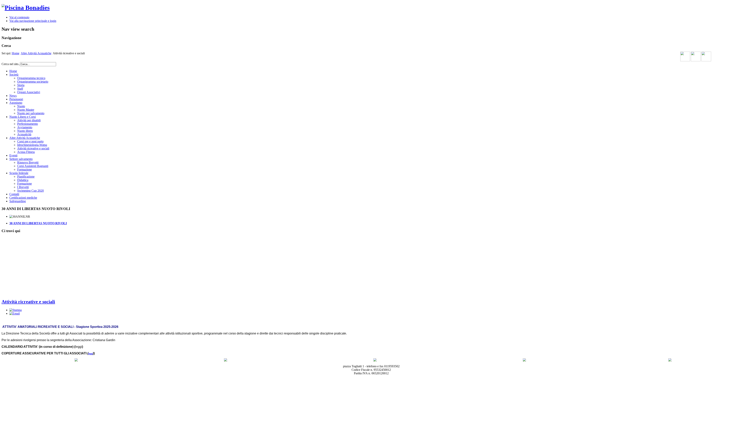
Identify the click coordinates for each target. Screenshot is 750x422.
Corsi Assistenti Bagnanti (32, 166)
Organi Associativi (28, 92)
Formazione (24, 169)
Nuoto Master (25, 109)
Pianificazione (26, 176)
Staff (20, 88)
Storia (20, 85)
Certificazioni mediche (23, 197)
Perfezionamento (27, 123)
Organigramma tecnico (31, 78)
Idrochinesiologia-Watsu (32, 145)
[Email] (14, 313)
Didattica (22, 180)
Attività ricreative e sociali (33, 148)
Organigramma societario (32, 81)
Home (15, 53)
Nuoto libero (25, 130)
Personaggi (16, 99)
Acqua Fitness (26, 152)
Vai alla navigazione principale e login (32, 20)
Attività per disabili (29, 120)
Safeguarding (17, 201)
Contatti (14, 194)
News (13, 95)
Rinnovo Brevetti (27, 162)
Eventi (13, 155)
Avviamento (24, 127)
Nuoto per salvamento (30, 113)
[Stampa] (15, 310)
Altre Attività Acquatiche (36, 53)
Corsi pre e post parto (30, 141)
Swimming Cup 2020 (30, 190)
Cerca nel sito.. (11, 64)
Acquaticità (24, 134)
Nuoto (21, 106)
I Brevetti (23, 187)
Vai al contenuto (19, 17)
